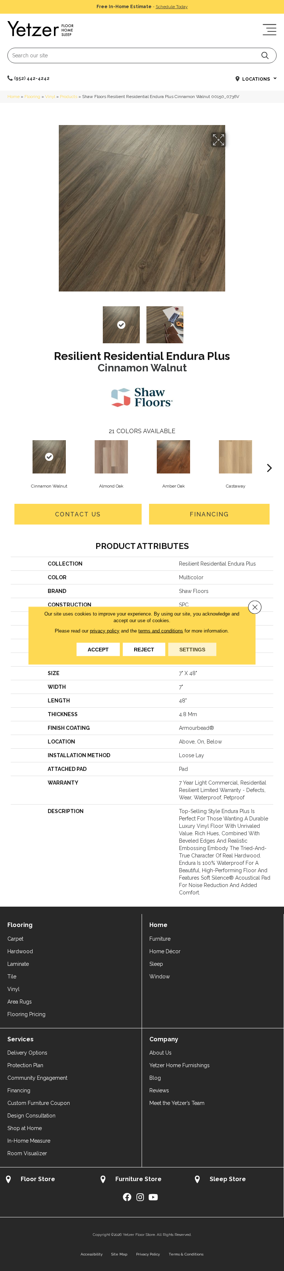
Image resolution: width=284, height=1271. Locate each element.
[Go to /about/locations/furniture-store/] (142, 1180)
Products (68, 96)
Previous (53, 321)
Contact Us (78, 514)
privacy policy (104, 631)
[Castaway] (235, 456)
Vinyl (50, 96)
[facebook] (127, 1197)
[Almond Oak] (111, 456)
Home (13, 96)
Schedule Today (172, 6)
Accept (98, 650)
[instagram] (140, 1197)
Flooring (32, 96)
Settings (192, 650)
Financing (209, 514)
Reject (144, 650)
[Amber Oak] (173, 456)
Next (230, 321)
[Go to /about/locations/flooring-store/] (47, 1180)
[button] (265, 55)
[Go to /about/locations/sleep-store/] (236, 1180)
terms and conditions (160, 631)
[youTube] (153, 1197)
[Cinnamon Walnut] (49, 456)
